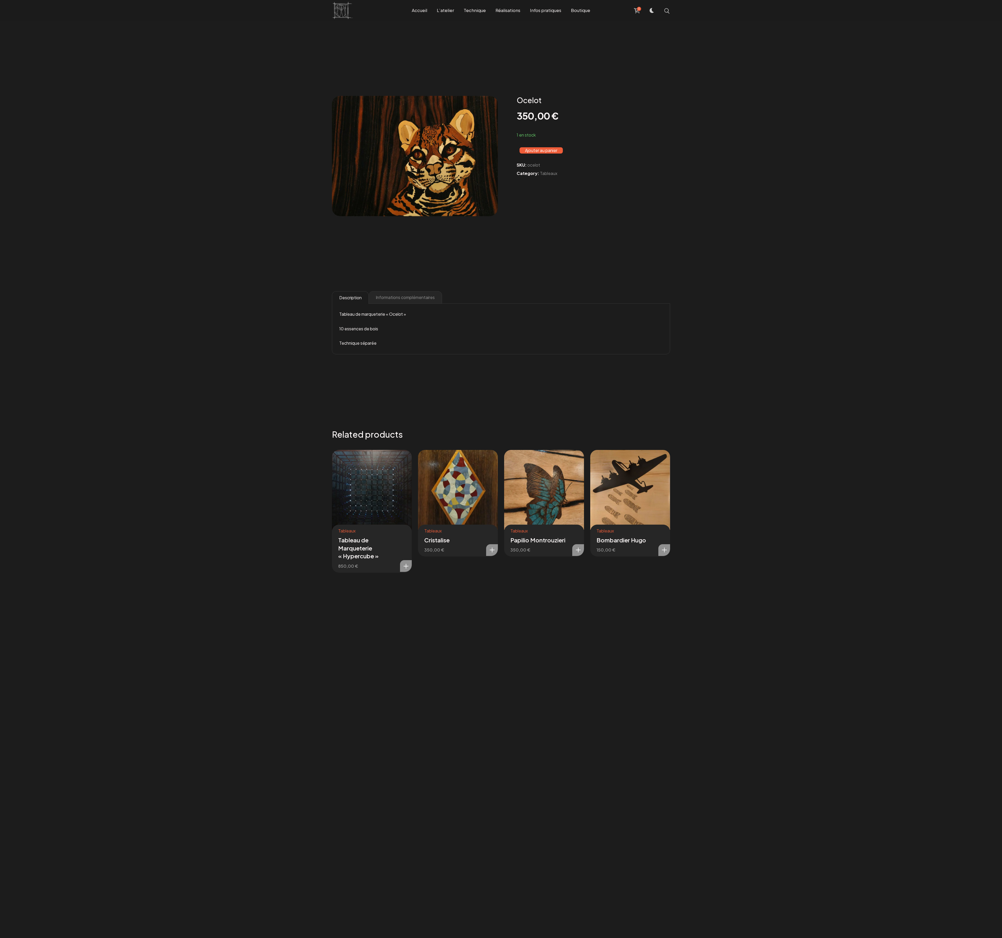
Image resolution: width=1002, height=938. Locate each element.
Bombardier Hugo (621, 540)
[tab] (350, 297)
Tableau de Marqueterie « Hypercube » (358, 548)
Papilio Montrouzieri (537, 540)
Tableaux (548, 173)
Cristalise (437, 540)
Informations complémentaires (405, 297)
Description (350, 297)
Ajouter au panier (541, 150)
